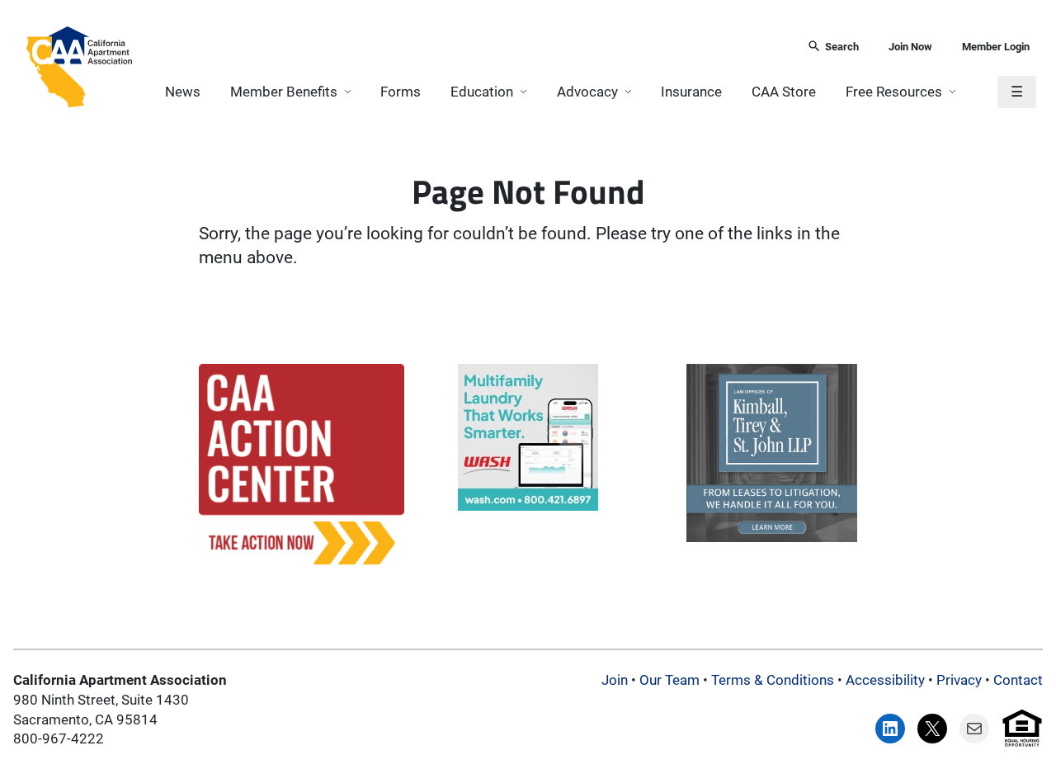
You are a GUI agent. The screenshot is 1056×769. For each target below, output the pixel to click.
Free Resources (894, 91)
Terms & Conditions (772, 680)
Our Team (669, 680)
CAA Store (784, 91)
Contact (1018, 680)
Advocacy (587, 91)
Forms (400, 91)
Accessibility (885, 680)
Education (481, 91)
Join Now (910, 46)
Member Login (996, 46)
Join (614, 680)
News (182, 91)
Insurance (691, 91)
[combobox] (464, 47)
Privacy (959, 680)
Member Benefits (283, 91)
